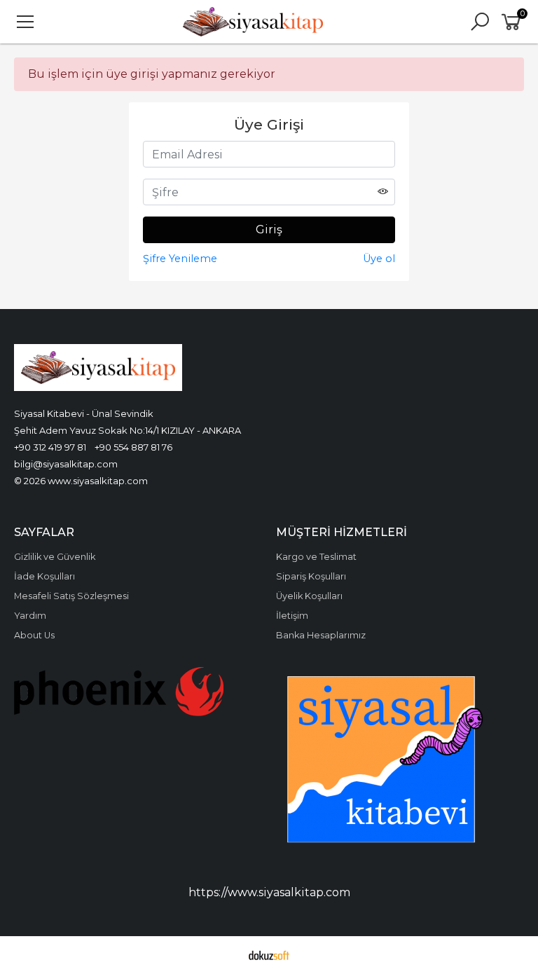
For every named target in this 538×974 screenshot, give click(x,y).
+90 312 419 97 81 (50, 447)
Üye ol (379, 258)
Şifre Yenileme (180, 258)
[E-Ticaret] (269, 955)
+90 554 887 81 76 (133, 447)
